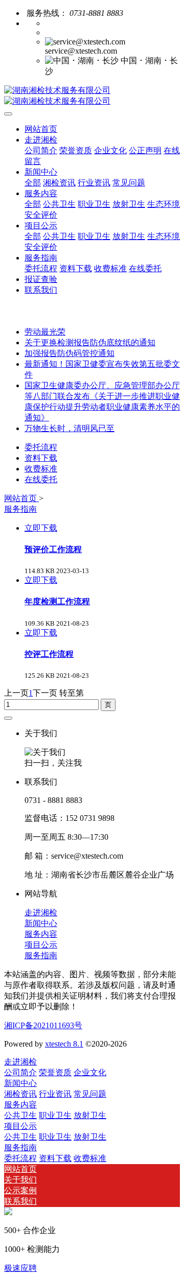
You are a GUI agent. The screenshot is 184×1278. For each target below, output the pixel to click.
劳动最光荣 (45, 331)
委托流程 (41, 447)
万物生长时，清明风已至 (69, 428)
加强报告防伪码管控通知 (69, 353)
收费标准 (41, 468)
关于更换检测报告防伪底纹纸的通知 (90, 342)
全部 (33, 182)
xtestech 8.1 (64, 1043)
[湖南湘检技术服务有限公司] (92, 96)
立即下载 (41, 528)
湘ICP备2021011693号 (43, 1025)
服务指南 (20, 509)
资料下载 (41, 458)
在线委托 (41, 479)
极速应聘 (20, 1268)
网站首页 (41, 129)
